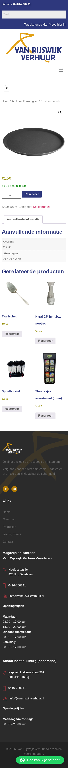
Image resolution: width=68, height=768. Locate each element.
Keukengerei (30, 101)
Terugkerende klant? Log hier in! (45, 24)
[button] (60, 70)
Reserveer (32, 194)
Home (5, 101)
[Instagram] (14, 489)
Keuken (16, 101)
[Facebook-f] (6, 489)
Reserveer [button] (12, 333)
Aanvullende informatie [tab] (23, 219)
